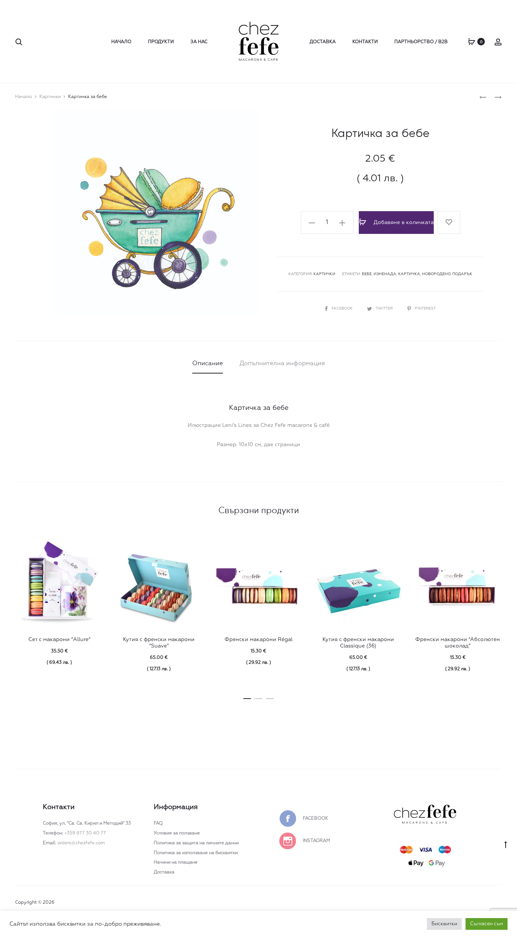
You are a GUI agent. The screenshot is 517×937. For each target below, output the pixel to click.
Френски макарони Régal (258, 639)
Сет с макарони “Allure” (59, 639)
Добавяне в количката (403, 222)
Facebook (343, 308)
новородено (436, 274)
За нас (198, 42)
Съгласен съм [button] (486, 923)
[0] (471, 41)
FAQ (158, 823)
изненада (385, 274)
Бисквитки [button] (444, 923)
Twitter (385, 308)
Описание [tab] (207, 364)
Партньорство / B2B (421, 42)
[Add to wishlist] (449, 222)
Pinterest (425, 308)
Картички (50, 97)
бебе (367, 274)
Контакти (365, 42)
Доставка (323, 42)
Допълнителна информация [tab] (282, 364)
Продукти (161, 42)
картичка (409, 274)
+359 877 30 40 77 (74, 833)
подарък (462, 274)
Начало (121, 42)
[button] (312, 222)
